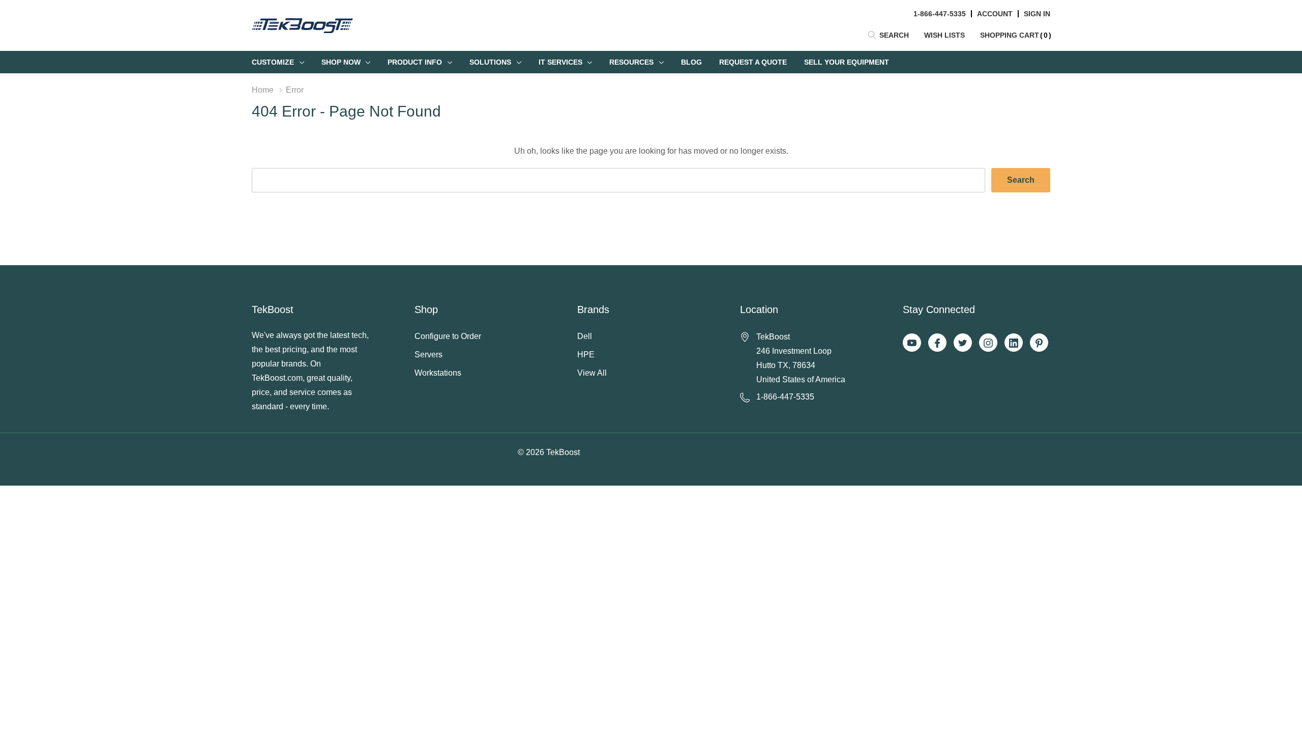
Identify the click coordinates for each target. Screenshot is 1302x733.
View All (592, 373)
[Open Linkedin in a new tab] (1013, 343)
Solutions (490, 62)
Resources (631, 62)
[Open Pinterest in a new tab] (1039, 343)
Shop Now (341, 62)
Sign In (1037, 13)
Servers (428, 354)
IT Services (560, 62)
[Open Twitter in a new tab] (962, 343)
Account (995, 13)
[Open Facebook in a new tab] (937, 343)
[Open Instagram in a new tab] (988, 343)
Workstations (438, 373)
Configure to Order (448, 336)
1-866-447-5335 (939, 13)
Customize (273, 62)
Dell (584, 336)
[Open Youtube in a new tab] (912, 343)
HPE (586, 354)
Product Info (415, 62)
